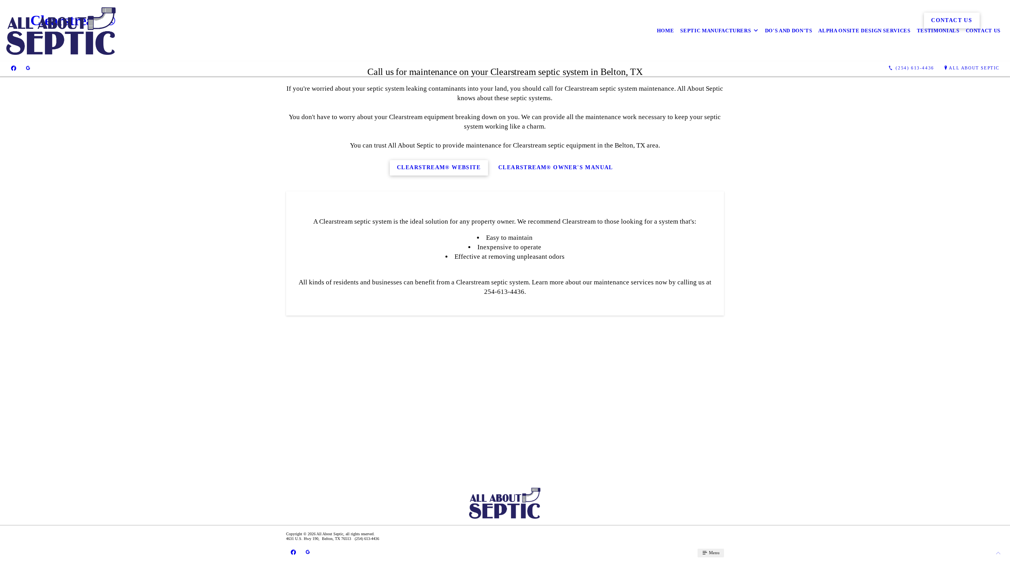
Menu (714, 552)
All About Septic (974, 67)
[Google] (28, 68)
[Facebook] (13, 68)
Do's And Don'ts (788, 31)
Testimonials (938, 31)
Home (665, 31)
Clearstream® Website (439, 167)
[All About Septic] (61, 30)
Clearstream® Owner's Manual (555, 167)
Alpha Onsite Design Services (864, 31)
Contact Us (983, 31)
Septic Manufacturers (715, 31)
